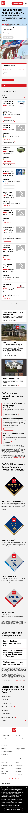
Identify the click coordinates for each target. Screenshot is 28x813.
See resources (9, 429)
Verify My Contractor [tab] (22, 24)
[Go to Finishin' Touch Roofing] (20, 194)
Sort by (3, 95)
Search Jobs (19, 742)
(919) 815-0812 (7, 206)
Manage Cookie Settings (13, 809)
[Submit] (23, 68)
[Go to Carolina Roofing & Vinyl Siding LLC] (20, 103)
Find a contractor (17, 3)
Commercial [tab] (13, 24)
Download (8, 442)
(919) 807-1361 (7, 298)
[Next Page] (17, 304)
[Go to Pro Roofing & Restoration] (20, 127)
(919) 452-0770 (7, 223)
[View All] (9, 111)
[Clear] (20, 68)
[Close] (26, 787)
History (3, 742)
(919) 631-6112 (7, 184)
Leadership (4, 745)
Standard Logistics (20, 765)
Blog (2, 768)
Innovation (4, 748)
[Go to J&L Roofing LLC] (20, 212)
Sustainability (5, 754)
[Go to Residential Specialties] (20, 248)
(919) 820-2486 (7, 139)
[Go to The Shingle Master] (20, 150)
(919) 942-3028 (7, 280)
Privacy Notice (16, 805)
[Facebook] (9, 779)
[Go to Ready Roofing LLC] (20, 286)
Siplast (17, 762)
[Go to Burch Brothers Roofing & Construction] (20, 266)
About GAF (4, 739)
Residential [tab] (5, 24)
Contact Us (4, 762)
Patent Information (6, 765)
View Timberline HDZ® (11, 414)
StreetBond (18, 771)
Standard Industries (6, 751)
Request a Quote (9, 120)
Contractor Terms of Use (18, 457)
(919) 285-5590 (7, 241)
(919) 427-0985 (7, 259)
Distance (5, 72)
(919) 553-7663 (7, 117)
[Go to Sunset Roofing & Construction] (20, 229)
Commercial (20, 80)
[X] (12, 779)
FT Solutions (19, 774)
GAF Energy (18, 768)
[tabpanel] (14, 33)
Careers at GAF (19, 739)
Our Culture (19, 745)
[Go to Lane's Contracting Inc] (20, 172)
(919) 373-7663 (7, 161)
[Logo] (3, 4)
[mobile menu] (26, 3)
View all (3, 720)
